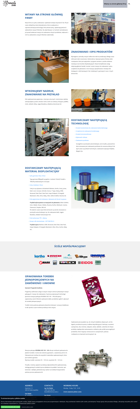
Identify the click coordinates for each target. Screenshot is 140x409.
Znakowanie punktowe (82, 140)
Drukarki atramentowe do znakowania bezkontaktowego (92, 128)
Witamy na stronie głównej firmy (115, 4)
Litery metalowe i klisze (36, 185)
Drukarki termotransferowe (83, 134)
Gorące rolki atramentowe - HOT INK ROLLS (42, 221)
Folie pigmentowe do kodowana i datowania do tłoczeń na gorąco (48, 199)
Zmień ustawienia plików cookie (72, 392)
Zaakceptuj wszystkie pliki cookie (10, 407)
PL (129, 4)
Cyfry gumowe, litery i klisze (37, 176)
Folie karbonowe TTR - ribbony (38, 218)
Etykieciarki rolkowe (81, 137)
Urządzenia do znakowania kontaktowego (87, 131)
